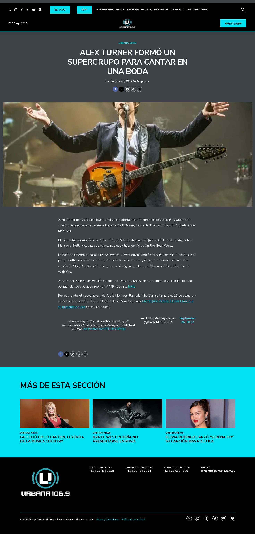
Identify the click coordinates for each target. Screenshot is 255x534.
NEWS (120, 9)
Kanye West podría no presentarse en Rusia (115, 439)
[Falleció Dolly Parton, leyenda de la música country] (54, 413)
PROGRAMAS (105, 9)
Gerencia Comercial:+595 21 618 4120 (176, 469)
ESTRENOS (161, 9)
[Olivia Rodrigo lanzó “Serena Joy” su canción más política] (200, 413)
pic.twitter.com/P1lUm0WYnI (104, 329)
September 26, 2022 (187, 320)
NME (131, 286)
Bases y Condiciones (107, 519)
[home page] (127, 23)
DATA (187, 9)
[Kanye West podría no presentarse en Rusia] (127, 413)
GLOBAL (146, 9)
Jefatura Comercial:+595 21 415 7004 (139, 469)
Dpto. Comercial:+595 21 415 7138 (101, 469)
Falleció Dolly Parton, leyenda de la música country (52, 439)
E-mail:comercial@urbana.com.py (217, 469)
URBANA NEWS (128, 43)
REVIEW (176, 9)
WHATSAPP (233, 24)
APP (84, 10)
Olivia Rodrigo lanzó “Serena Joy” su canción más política (200, 439)
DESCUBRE (200, 9)
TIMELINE (133, 9)
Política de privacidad (133, 519)
